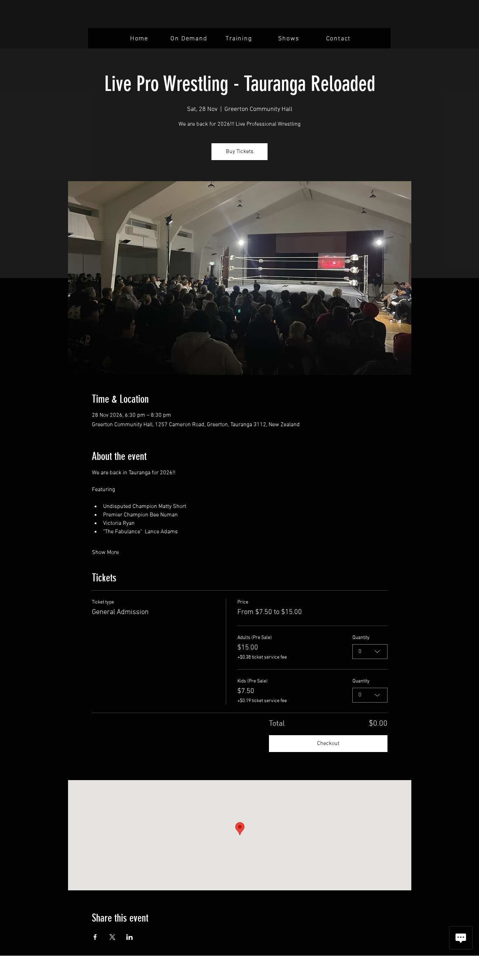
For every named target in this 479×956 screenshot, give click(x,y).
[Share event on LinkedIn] (129, 937)
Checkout (328, 743)
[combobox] (369, 651)
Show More (105, 552)
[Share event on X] (112, 937)
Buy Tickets (240, 151)
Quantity (361, 638)
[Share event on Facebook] (95, 937)
